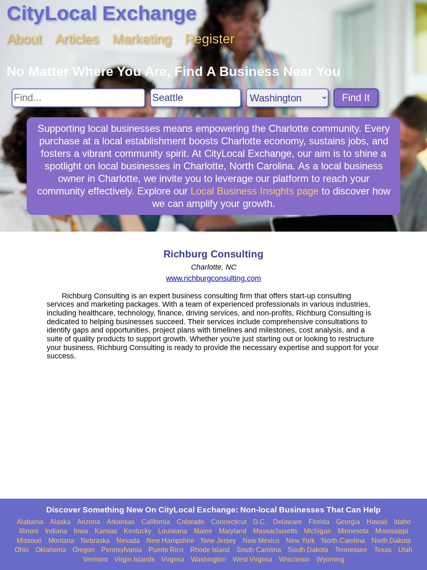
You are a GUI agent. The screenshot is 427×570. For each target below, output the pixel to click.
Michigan (317, 531)
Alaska (60, 521)
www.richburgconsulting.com (213, 278)
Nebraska (95, 540)
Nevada (128, 540)
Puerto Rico (165, 549)
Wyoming (330, 559)
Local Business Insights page (255, 191)
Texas (383, 549)
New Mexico (261, 540)
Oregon (84, 549)
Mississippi (391, 531)
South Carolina (258, 549)
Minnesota (353, 531)
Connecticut (228, 521)
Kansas (106, 531)
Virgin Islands (134, 559)
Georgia (348, 521)
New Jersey (218, 540)
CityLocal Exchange (102, 13)
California (155, 521)
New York (300, 540)
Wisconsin (294, 559)
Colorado (190, 521)
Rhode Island (210, 549)
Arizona (88, 521)
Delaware (287, 521)
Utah (405, 549)
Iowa (81, 531)
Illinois (28, 531)
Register (210, 38)
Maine (203, 531)
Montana (61, 540)
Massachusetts (275, 531)
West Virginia (252, 559)
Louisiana (172, 531)
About (24, 38)
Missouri (29, 540)
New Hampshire (170, 540)
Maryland (232, 531)
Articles (77, 38)
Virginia (172, 559)
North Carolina (343, 540)
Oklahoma (50, 549)
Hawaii (377, 521)
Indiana (56, 531)
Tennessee (351, 549)
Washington (208, 559)
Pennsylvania (121, 549)
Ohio (22, 549)
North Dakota (391, 540)
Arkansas (121, 521)
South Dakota (308, 549)
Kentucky (137, 531)
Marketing (141, 38)
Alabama (30, 521)
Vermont (95, 559)
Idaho (402, 521)
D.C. (259, 521)
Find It (356, 97)
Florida (319, 521)
